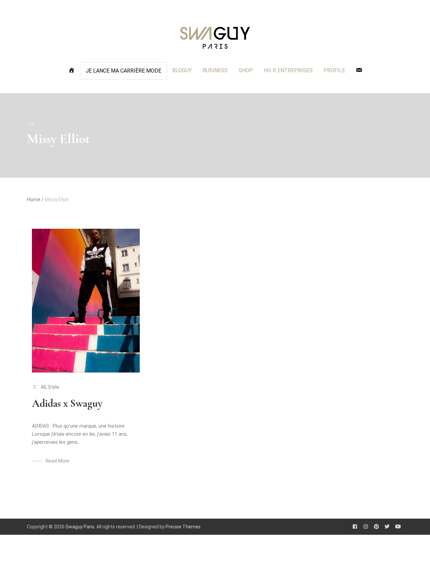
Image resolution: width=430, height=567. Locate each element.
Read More (58, 461)
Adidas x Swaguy (67, 403)
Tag (30, 123)
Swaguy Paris (80, 526)
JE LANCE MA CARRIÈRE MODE (123, 71)
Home (35, 199)
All (43, 387)
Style (53, 387)
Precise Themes (183, 526)
